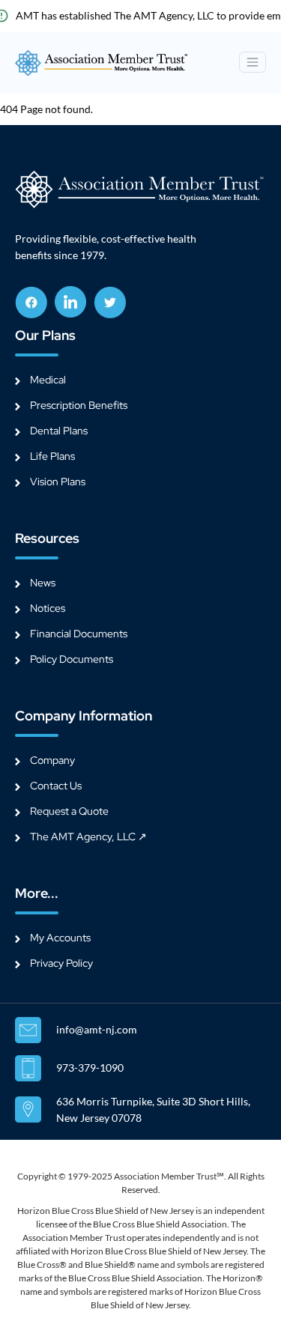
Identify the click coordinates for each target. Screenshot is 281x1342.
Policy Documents (71, 659)
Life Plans (52, 456)
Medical (48, 379)
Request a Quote (69, 811)
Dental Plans (59, 430)
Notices (47, 608)
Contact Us (56, 785)
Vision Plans (57, 481)
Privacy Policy (61, 963)
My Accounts (60, 937)
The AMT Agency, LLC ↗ (88, 836)
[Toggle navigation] (252, 62)
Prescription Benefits (78, 405)
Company (52, 760)
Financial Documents (78, 633)
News (42, 582)
